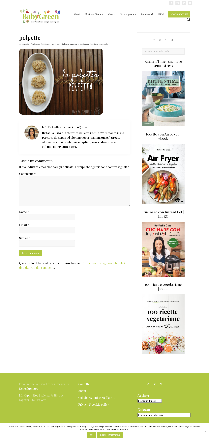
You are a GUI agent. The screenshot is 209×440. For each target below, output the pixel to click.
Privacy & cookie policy (93, 404)
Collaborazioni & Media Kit (96, 397)
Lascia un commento (99, 44)
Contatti (83, 384)
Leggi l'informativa (110, 434)
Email (24, 225)
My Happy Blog (28, 395)
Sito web (24, 238)
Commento (27, 174)
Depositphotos (28, 388)
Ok (91, 434)
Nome (24, 212)
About (82, 391)
